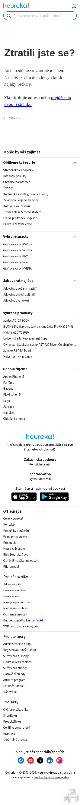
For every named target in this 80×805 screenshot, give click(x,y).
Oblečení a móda (14, 419)
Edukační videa (13, 686)
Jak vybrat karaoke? (16, 300)
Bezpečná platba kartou (19, 620)
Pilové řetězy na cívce (17, 224)
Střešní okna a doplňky (18, 170)
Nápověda (10, 692)
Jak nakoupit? (12, 584)
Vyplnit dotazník (40, 479)
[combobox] (40, 15)
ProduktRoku (12, 721)
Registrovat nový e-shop (19, 650)
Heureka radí (11, 596)
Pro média (9, 543)
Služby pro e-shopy (16, 656)
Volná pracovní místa (16, 537)
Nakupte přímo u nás (17, 602)
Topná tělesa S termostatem (22, 212)
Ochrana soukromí (15, 614)
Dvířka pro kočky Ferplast (20, 218)
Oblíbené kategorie (19, 162)
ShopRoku (10, 715)
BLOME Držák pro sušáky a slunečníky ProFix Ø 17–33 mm (40, 326)
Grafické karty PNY (15, 256)
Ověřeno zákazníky (15, 709)
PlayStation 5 (12, 395)
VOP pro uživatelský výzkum (21, 626)
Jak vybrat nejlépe (18, 280)
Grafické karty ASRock (17, 244)
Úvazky (8, 188)
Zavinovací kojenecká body (21, 200)
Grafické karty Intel (15, 262)
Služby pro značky (15, 668)
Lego (6, 401)
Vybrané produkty (18, 313)
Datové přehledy (14, 674)
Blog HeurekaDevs (15, 555)
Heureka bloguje (14, 549)
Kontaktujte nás (40, 464)
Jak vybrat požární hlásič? (20, 288)
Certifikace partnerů (16, 727)
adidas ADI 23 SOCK (16, 320)
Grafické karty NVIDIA (17, 268)
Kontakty (9, 524)
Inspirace (9, 733)
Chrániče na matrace (16, 182)
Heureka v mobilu (14, 590)
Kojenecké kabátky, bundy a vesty (25, 194)
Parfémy (8, 383)
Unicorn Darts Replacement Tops (25, 339)
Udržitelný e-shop (15, 740)
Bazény (8, 388)
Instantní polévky (14, 176)
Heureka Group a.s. (49, 772)
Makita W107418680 (16, 332)
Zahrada (8, 407)
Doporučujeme (15, 369)
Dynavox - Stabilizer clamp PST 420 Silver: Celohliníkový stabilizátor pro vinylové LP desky (40, 345)
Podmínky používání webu (51, 777)
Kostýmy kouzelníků (16, 206)
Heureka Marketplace (17, 662)
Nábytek (9, 413)
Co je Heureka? (13, 518)
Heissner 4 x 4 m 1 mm (17, 356)
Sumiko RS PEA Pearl (17, 351)
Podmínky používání (16, 531)
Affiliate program (14, 680)
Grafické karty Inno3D (17, 250)
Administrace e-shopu (17, 644)
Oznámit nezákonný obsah (20, 561)
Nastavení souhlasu (16, 608)
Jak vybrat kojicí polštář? (19, 294)
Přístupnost (11, 566)
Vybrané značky (16, 236)
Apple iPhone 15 (14, 377)
